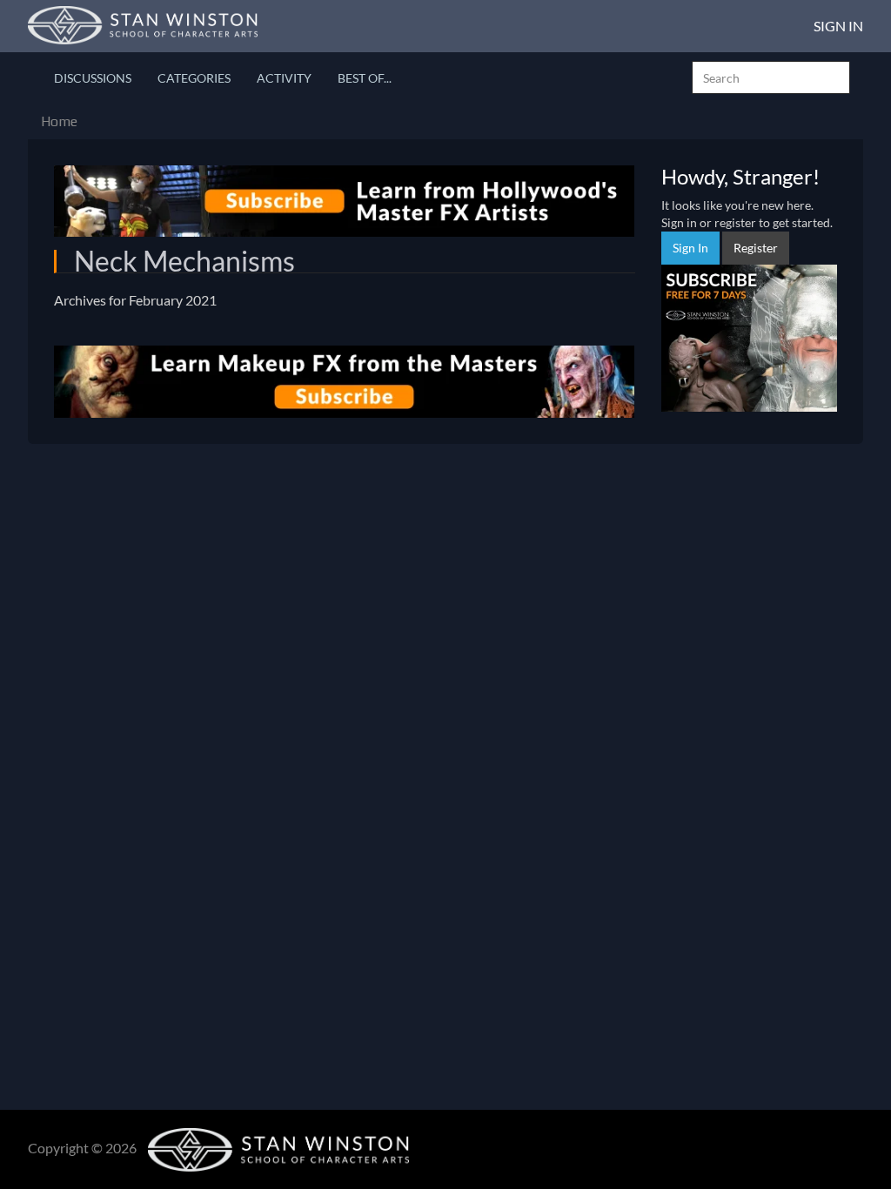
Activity (284, 78)
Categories (194, 78)
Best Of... (365, 78)
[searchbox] (771, 77)
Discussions (92, 78)
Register (756, 247)
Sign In (838, 25)
